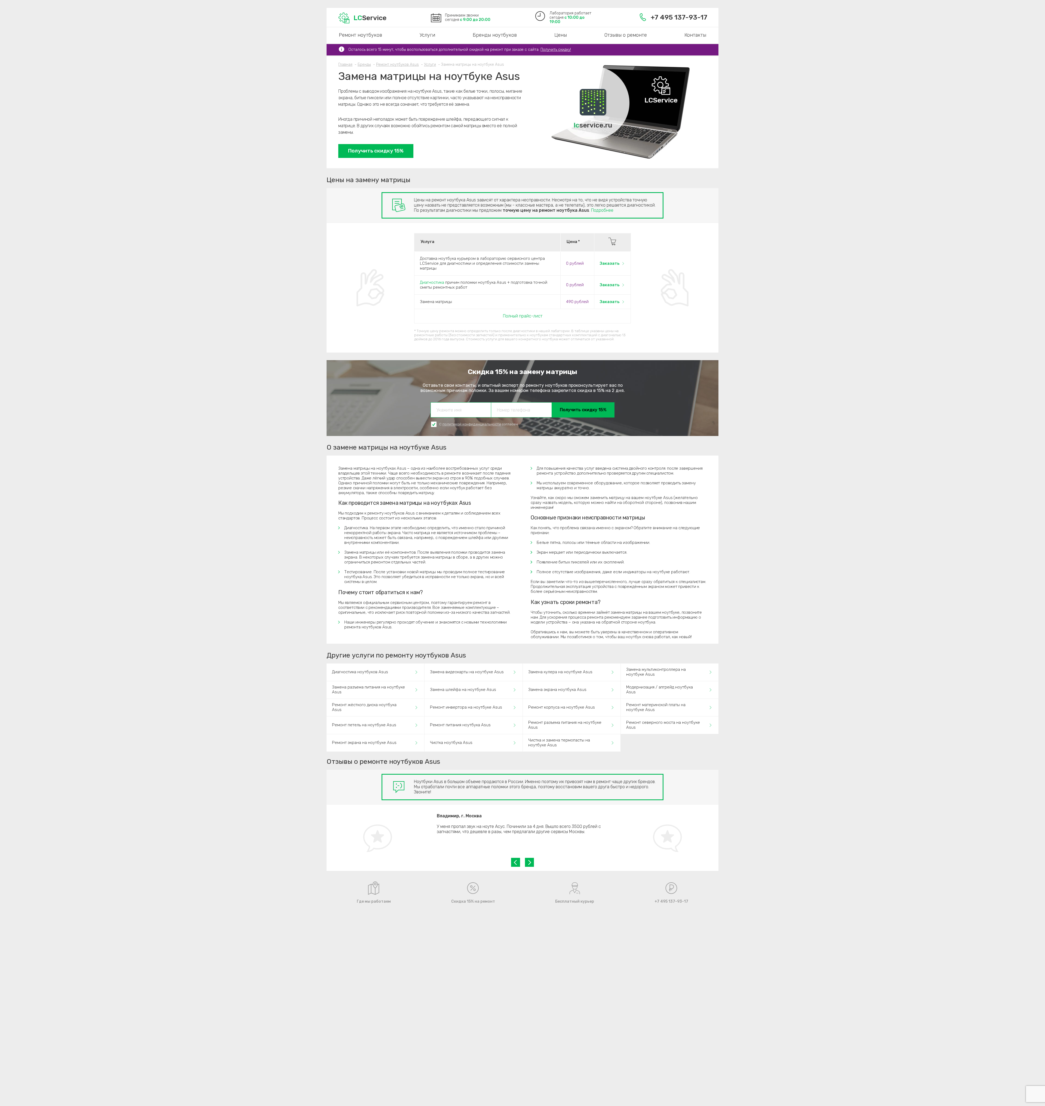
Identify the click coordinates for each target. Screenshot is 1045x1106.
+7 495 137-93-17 (679, 17)
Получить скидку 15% (376, 151)
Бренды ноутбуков (495, 35)
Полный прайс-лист (522, 316)
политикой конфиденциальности (471, 424)
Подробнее (602, 210)
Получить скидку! (555, 49)
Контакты (695, 35)
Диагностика (432, 282)
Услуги (427, 35)
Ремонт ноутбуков (360, 35)
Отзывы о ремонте (625, 35)
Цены (560, 35)
